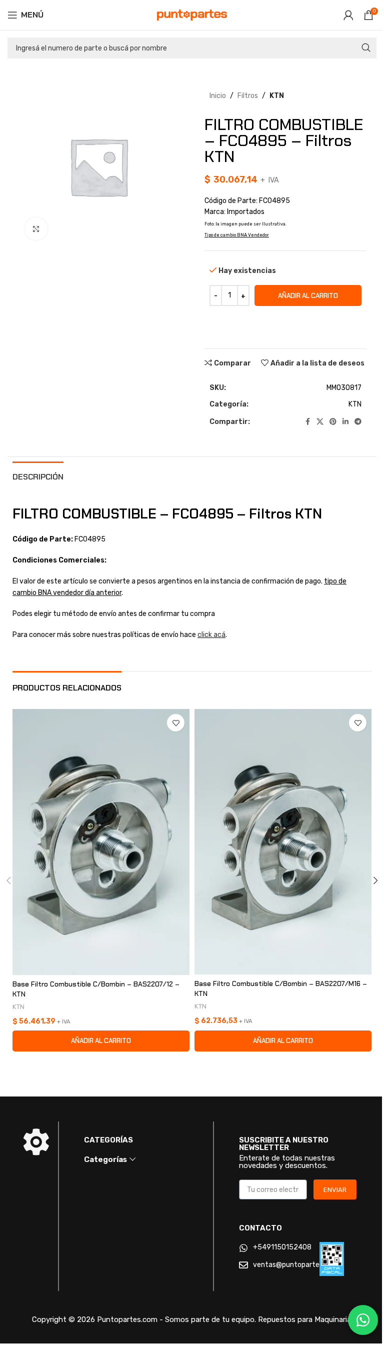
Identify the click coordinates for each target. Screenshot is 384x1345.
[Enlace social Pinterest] (333, 422)
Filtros (248, 96)
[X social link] (320, 422)
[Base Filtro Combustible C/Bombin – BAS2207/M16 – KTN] (283, 841)
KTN (277, 96)
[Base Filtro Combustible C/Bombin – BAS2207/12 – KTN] (101, 842)
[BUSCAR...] (366, 48)
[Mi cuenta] (348, 15)
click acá (212, 634)
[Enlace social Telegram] (358, 422)
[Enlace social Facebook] (308, 422)
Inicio (218, 96)
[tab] (38, 476)
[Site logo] (192, 14)
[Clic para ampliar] (36, 229)
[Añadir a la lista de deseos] (175, 723)
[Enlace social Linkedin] (346, 422)
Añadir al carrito (308, 296)
